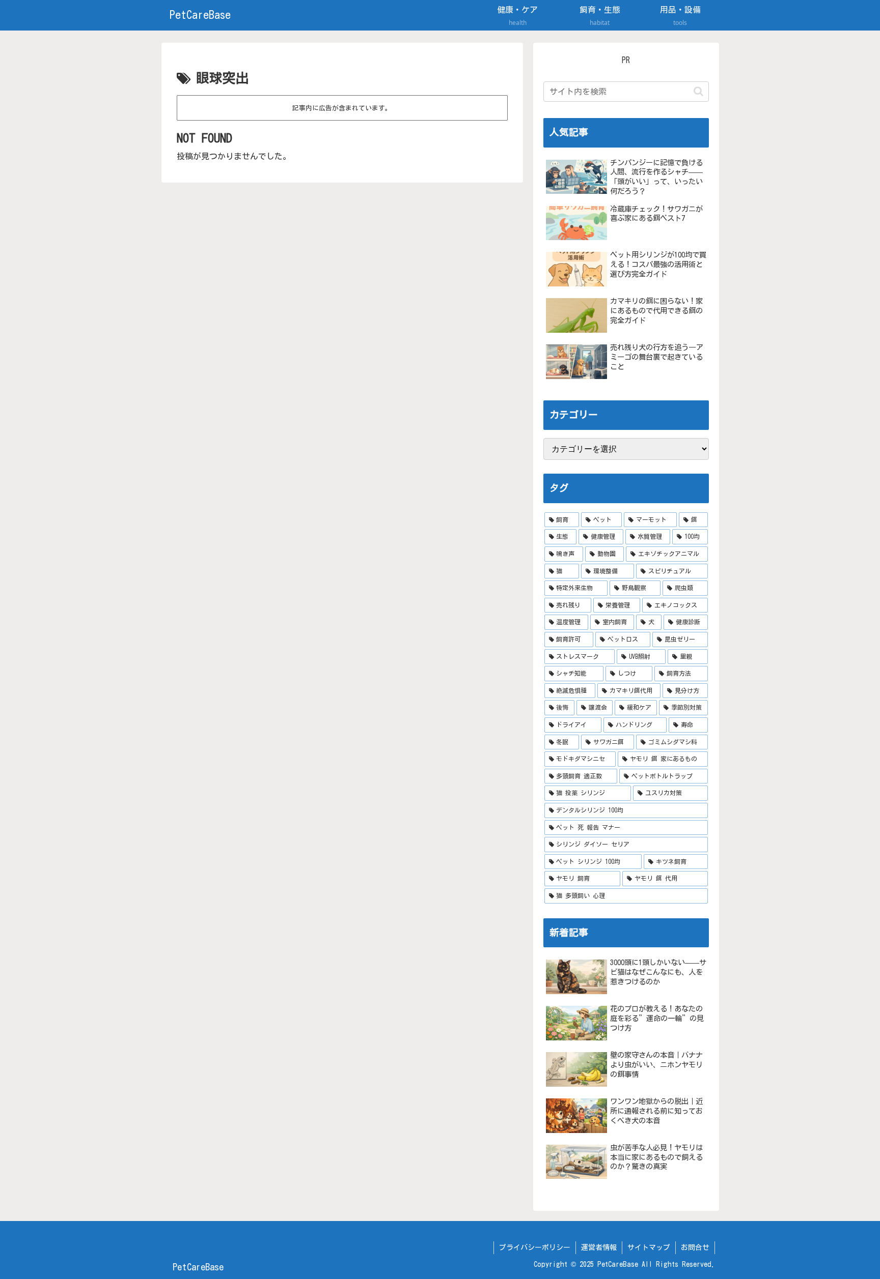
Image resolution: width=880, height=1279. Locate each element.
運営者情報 (599, 1247)
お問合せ (695, 1247)
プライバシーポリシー (534, 1247)
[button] (698, 91)
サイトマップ (648, 1247)
